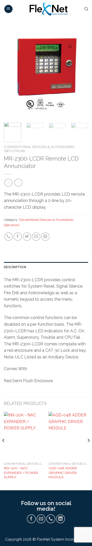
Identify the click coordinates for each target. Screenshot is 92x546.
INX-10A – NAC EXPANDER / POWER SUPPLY (21, 472)
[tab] (46, 267)
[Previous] (12, 73)
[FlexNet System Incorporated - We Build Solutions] (48, 9)
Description (15, 267)
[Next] (80, 73)
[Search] (86, 9)
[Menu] (8, 9)
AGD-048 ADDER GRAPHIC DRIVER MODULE (63, 472)
